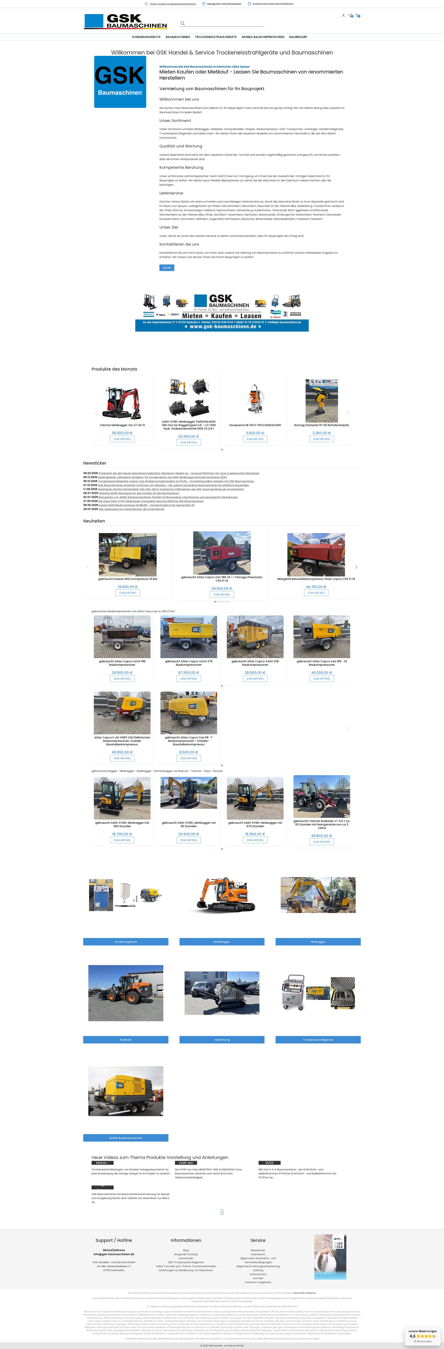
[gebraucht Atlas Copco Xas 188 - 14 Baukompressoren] (321, 657)
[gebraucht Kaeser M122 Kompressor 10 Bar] (128, 575)
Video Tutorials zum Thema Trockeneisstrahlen (186, 1266)
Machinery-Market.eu (305, 1292)
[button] (222, 449)
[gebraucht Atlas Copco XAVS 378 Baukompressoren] (188, 657)
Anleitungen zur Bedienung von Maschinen (186, 1270)
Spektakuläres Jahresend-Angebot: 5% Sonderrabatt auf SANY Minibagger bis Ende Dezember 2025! (162, 477)
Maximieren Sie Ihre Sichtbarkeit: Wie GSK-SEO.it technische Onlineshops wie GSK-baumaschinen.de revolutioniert (171, 489)
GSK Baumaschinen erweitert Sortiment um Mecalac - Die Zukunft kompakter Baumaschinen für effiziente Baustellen (173, 485)
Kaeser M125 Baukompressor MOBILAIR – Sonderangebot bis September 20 (147, 505)
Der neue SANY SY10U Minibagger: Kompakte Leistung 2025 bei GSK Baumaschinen (151, 501)
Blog (186, 1250)
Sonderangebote (146, 37)
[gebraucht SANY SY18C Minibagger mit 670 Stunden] (255, 818)
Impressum (258, 1254)
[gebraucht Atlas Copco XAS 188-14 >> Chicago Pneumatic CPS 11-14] (222, 574)
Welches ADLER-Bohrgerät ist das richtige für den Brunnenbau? (139, 493)
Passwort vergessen (258, 1282)
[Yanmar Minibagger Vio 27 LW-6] (122, 421)
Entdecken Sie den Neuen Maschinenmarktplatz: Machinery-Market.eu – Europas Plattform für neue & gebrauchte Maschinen (179, 473)
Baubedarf (298, 37)
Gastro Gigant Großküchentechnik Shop (173, 4)
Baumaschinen (178, 37)
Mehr (167, 268)
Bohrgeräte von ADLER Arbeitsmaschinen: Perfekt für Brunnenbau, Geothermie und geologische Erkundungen (168, 497)
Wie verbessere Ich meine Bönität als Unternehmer (131, 509)
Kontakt (258, 1278)
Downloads (186, 1258)
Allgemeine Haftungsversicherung (258, 1266)
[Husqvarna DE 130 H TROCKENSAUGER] (255, 416)
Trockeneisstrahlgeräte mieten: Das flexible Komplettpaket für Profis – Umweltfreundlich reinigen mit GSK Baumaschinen (176, 481)
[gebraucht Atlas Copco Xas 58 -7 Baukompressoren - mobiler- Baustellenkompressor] (188, 733)
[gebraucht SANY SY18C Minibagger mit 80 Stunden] (188, 808)
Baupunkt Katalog (186, 1254)
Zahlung (258, 1270)
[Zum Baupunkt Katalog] (330, 1278)
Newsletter (258, 1250)
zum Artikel (122, 439)
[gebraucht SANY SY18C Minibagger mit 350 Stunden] (122, 818)
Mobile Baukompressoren (263, 37)
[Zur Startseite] (126, 31)
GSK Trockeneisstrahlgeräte (186, 1262)
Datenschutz (258, 1274)
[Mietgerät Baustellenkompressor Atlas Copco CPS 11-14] (316, 575)
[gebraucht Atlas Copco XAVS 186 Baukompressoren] (122, 657)
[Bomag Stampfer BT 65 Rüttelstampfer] (322, 421)
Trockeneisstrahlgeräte (216, 37)
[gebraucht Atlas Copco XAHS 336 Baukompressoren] (255, 657)
